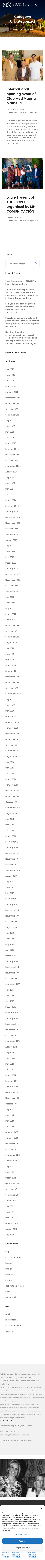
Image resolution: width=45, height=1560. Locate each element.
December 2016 (12, 910)
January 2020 (11, 728)
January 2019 (11, 785)
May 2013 (9, 1121)
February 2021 (11, 671)
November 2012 (12, 1143)
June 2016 (10, 938)
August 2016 (11, 927)
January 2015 (11, 1018)
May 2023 (9, 557)
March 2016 (10, 956)
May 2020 (9, 711)
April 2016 (9, 950)
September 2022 (13, 591)
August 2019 (11, 756)
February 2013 (11, 1132)
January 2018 (11, 847)
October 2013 (11, 1104)
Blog (7, 1251)
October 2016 (11, 921)
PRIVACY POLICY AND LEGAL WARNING (16, 1441)
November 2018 (12, 796)
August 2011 (10, 1200)
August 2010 (11, 1229)
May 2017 (9, 893)
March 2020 (10, 716)
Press (7, 1291)
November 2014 (12, 1030)
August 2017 (11, 876)
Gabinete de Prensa (14, 1286)
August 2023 (11, 540)
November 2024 (12, 454)
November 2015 (12, 973)
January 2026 (11, 392)
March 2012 (10, 1178)
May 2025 (9, 432)
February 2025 (12, 449)
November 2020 (12, 682)
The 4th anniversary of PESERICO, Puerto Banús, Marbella (20, 282)
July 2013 (9, 1109)
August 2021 (11, 642)
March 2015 (10, 1007)
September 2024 (13, 466)
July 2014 (9, 1052)
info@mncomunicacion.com (17, 1435)
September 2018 (12, 807)
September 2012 (12, 1155)
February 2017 (11, 899)
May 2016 (9, 944)
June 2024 (10, 483)
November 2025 (12, 403)
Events (21, 112)
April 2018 (9, 830)
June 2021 (9, 654)
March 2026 (10, 386)
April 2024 (10, 494)
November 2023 (12, 523)
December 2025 (12, 398)
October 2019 (11, 745)
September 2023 (13, 534)
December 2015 (12, 967)
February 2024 (12, 506)
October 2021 (11, 631)
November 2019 (12, 739)
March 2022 (10, 614)
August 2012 (11, 1161)
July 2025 (9, 420)
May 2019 (9, 768)
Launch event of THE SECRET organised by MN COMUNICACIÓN (21, 204)
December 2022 (12, 574)
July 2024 (9, 477)
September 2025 (13, 415)
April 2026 (10, 380)
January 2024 (11, 511)
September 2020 (13, 694)
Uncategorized (31, 112)
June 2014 (10, 1058)
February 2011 (11, 1223)
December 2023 (12, 517)
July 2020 (9, 699)
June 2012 (9, 1172)
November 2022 (12, 580)
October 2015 (11, 978)
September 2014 (12, 1041)
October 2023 (11, 528)
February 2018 (11, 842)
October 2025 (11, 409)
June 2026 (10, 375)
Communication (13, 1257)
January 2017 (11, 904)
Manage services (22, 1534)
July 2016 (9, 933)
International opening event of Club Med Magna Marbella (21, 96)
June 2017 (9, 887)
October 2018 (11, 802)
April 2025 (10, 437)
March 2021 (10, 665)
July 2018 (9, 819)
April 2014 (9, 1069)
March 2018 (10, 836)
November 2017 (12, 859)
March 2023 (10, 563)
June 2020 (10, 705)
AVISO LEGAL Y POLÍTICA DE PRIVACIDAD (17, 1554)
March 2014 (10, 1075)
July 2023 (9, 545)
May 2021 (9, 659)
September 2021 (12, 637)
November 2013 (12, 1098)
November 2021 (12, 625)
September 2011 (12, 1195)
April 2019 (9, 773)
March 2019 (10, 779)
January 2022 (11, 620)
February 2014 (11, 1081)
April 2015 (9, 1001)
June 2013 (9, 1115)
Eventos (13, 112)
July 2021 (9, 648)
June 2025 (10, 426)
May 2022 (9, 608)
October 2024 (11, 460)
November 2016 (12, 916)
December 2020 (12, 676)
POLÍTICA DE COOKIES (5, 1554)
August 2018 (11, 813)
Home (14, 30)
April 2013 (9, 1126)
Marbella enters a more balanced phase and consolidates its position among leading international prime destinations (22, 322)
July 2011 (9, 1206)
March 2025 (10, 443)
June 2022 (10, 602)
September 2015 (12, 984)
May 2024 (10, 489)
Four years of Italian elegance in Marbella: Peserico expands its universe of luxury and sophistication (20, 308)
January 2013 (11, 1138)
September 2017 (12, 870)
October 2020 (11, 688)
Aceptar (22, 1541)
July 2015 (9, 990)
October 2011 (11, 1189)
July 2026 (9, 369)
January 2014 (11, 1086)
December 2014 (12, 1024)
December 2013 (12, 1092)
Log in (8, 1314)
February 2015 (11, 1012)
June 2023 (10, 551)
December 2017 (12, 853)
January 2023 (11, 568)
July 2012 (9, 1166)
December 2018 (12, 790)
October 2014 (11, 1035)
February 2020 (12, 722)
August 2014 (11, 1047)
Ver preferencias (22, 1547)
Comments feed (13, 1325)
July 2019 (9, 762)
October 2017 (11, 864)
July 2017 (9, 881)
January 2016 (11, 961)
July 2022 (9, 597)
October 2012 (11, 1149)
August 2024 (11, 472)
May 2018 (9, 825)
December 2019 (12, 733)
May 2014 (9, 1064)
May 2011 (9, 1217)
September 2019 (12, 750)
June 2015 (10, 995)
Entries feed (10, 1320)
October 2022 (11, 585)
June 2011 (9, 1212)
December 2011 (12, 1183)
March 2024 (10, 500)
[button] (41, 1508)
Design (8, 1263)
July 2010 (9, 1235)
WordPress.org (12, 1331)
